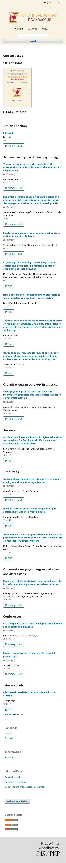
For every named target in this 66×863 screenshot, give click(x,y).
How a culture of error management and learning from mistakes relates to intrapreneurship (31, 296)
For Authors (10, 757)
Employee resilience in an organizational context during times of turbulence (31, 236)
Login (58, 2)
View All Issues (11, 714)
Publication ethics (14, 777)
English (8, 733)
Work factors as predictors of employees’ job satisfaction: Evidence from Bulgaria (29, 510)
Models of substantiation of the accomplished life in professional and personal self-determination (32, 585)
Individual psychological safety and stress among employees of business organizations (32, 482)
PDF (10, 286)
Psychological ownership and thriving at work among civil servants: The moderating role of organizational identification (29, 265)
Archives (32, 28)
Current (19, 28)
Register (48, 2)
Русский (9, 738)
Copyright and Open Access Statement (25, 786)
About (45, 28)
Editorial (8, 132)
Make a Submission (17, 801)
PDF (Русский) (15, 145)
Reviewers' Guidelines (16, 781)
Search (33, 41)
